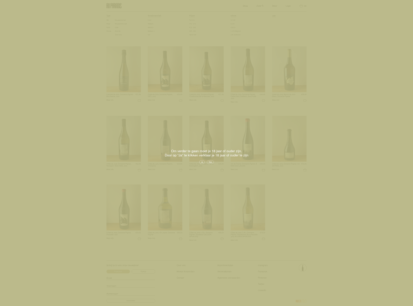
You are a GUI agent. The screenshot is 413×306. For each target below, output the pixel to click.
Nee (210, 162)
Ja (202, 162)
